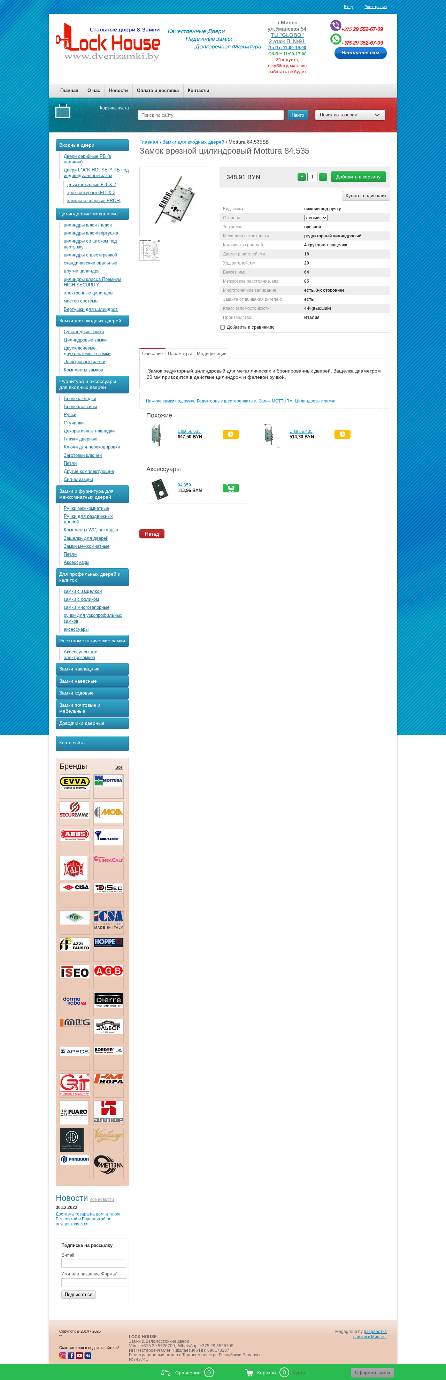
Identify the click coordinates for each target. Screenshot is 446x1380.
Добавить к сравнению (250, 327)
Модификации (211, 353)
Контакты (198, 90)
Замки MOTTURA (275, 401)
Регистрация (375, 7)
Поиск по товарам (338, 114)
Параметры (180, 353)
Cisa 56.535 (189, 431)
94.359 (184, 485)
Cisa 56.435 (301, 431)
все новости (102, 1199)
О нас (93, 90)
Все (119, 767)
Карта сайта (72, 742)
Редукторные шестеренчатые (226, 401)
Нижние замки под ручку (170, 401)
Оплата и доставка (158, 90)
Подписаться (78, 1294)
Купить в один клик (366, 195)
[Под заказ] (231, 434)
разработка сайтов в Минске (370, 1334)
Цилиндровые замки (315, 401)
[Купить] (231, 488)
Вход (348, 7)
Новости (118, 90)
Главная (69, 90)
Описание (152, 353)
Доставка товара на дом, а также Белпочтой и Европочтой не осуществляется (88, 1219)
